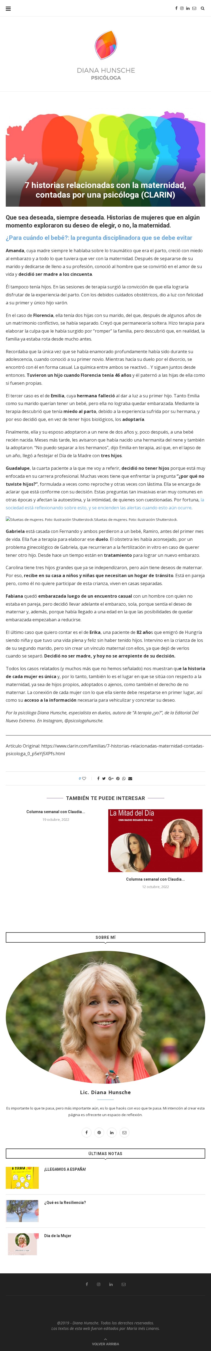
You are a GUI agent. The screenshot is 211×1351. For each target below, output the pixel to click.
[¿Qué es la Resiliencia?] (22, 1211)
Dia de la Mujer (57, 1236)
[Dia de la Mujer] (22, 1244)
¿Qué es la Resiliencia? (65, 1202)
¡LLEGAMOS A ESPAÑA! (65, 1169)
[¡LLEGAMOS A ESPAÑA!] (22, 1178)
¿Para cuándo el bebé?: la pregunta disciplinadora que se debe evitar (99, 237)
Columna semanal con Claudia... (55, 812)
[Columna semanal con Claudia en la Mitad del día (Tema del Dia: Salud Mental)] (155, 840)
